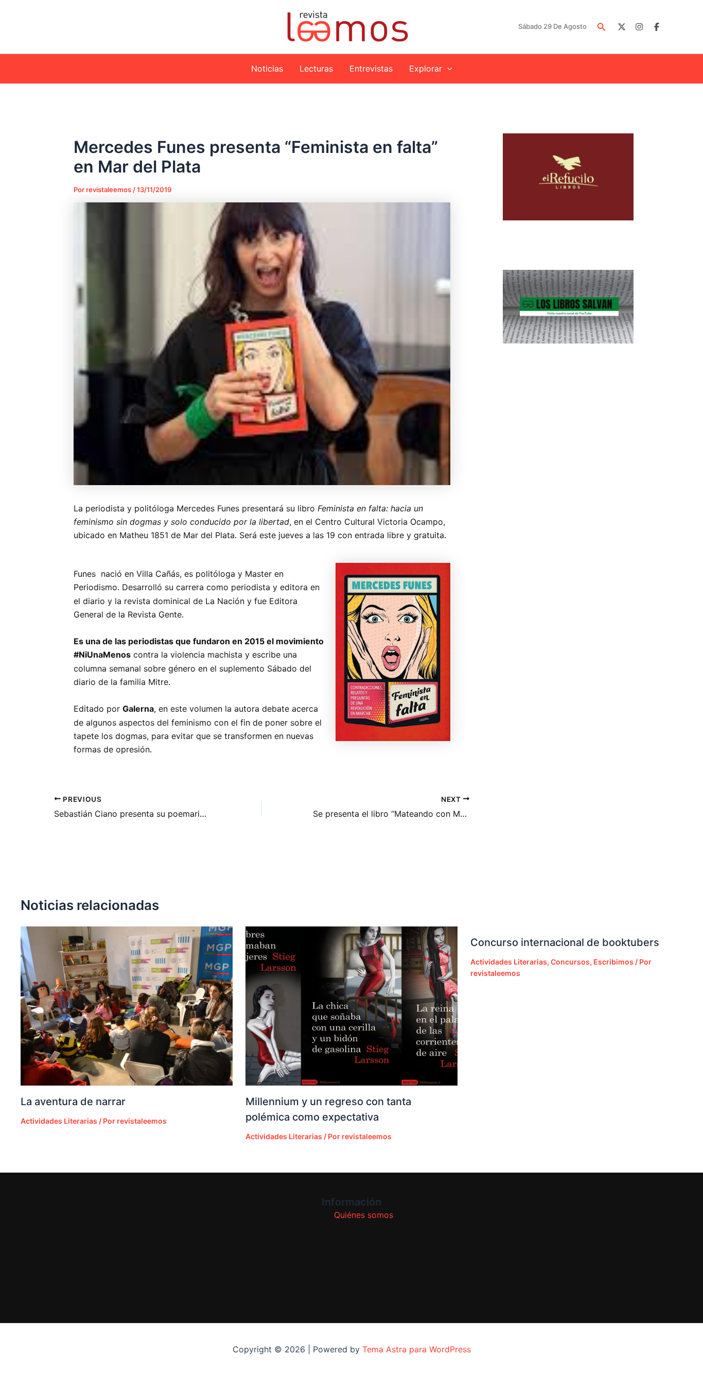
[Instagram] (639, 26)
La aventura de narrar (73, 1101)
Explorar (425, 68)
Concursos (570, 961)
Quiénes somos (363, 1215)
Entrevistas (371, 68)
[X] (622, 26)
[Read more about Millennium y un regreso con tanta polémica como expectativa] (351, 1006)
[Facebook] (657, 26)
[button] (601, 27)
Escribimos (613, 961)
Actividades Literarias (59, 1120)
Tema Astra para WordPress (416, 1349)
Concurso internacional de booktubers (564, 942)
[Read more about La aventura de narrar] (127, 1006)
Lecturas (316, 68)
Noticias (267, 68)
